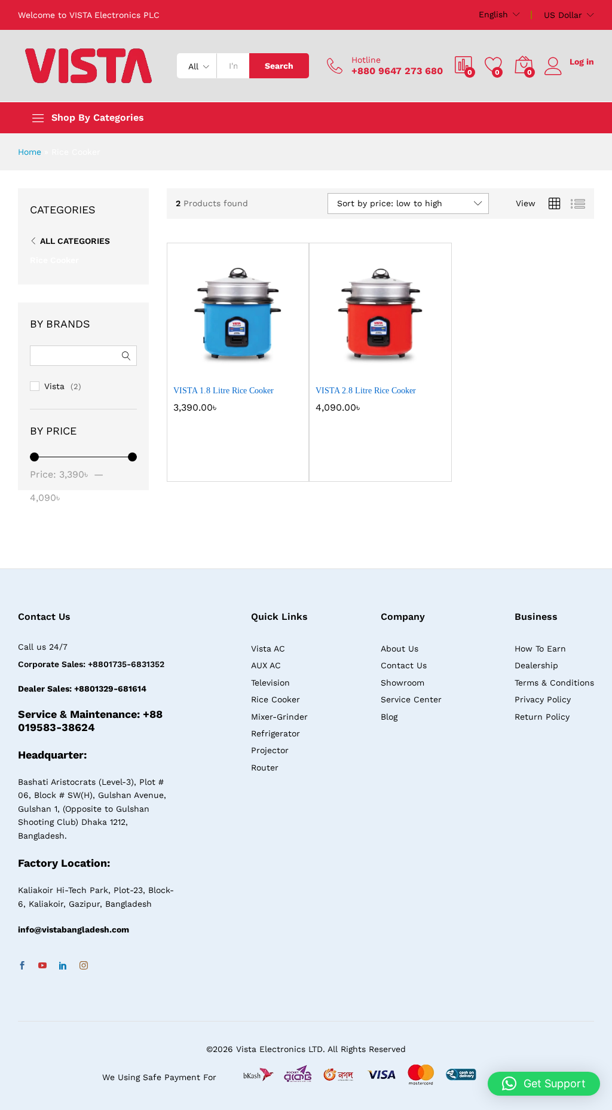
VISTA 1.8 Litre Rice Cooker (223, 390)
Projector (270, 750)
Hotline (366, 60)
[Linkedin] (63, 966)
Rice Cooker (54, 260)
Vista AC (268, 648)
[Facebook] (22, 966)
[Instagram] (83, 966)
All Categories (75, 241)
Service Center (411, 699)
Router (265, 767)
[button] (208, 371)
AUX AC (266, 665)
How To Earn (540, 648)
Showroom (402, 682)
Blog (389, 716)
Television (270, 682)
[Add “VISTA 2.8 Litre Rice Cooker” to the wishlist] (406, 371)
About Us (399, 648)
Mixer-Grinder (279, 716)
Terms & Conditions (554, 682)
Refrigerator (275, 733)
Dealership (536, 665)
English (493, 14)
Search (279, 66)
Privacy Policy (543, 699)
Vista (54, 386)
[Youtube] (42, 966)
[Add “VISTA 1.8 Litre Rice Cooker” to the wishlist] (263, 371)
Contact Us (404, 665)
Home (29, 152)
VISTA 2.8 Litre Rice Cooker (366, 390)
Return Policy (542, 716)
